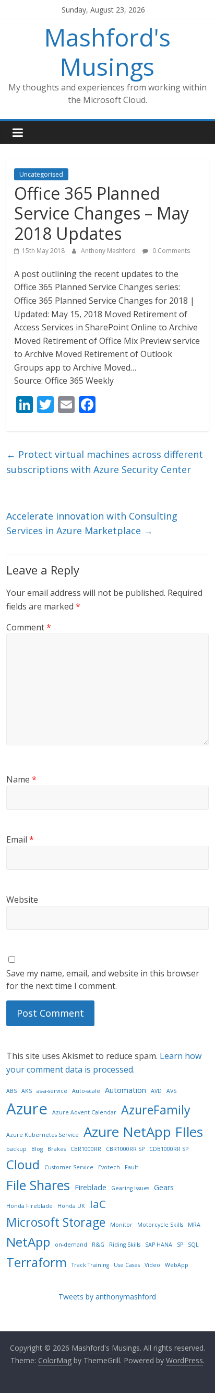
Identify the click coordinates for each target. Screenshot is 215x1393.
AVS (171, 1091)
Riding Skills (124, 1244)
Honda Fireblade (29, 1206)
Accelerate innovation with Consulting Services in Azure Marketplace (91, 523)
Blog (37, 1149)
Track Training (90, 1265)
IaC (98, 1203)
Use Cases (127, 1265)
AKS (26, 1091)
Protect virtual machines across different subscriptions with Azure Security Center (104, 462)
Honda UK (71, 1206)
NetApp (28, 1241)
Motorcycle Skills (160, 1224)
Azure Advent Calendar (84, 1112)
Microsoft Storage (55, 1222)
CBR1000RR (85, 1149)
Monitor (121, 1224)
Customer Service (68, 1167)
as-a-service (52, 1091)
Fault (131, 1167)
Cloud (23, 1164)
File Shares (38, 1185)
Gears (164, 1187)
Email (20, 839)
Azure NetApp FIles (143, 1131)
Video (152, 1265)
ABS (11, 1091)
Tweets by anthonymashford (107, 1297)
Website (22, 899)
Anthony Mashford (109, 250)
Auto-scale (86, 1091)
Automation (125, 1090)
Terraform (36, 1262)
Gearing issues (130, 1188)
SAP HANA (158, 1244)
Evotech (109, 1167)
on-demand (71, 1244)
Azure (26, 1108)
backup (16, 1149)
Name (21, 779)
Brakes (56, 1149)
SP (180, 1244)
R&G (98, 1244)
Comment (28, 627)
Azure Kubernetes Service (42, 1134)
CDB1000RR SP (168, 1149)
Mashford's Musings (107, 51)
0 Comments (170, 250)
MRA (194, 1224)
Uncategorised (41, 174)
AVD (156, 1091)
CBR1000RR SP (125, 1149)
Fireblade (90, 1187)
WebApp (176, 1265)
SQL (193, 1244)
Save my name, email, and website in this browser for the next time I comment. (102, 980)
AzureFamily (155, 1109)
